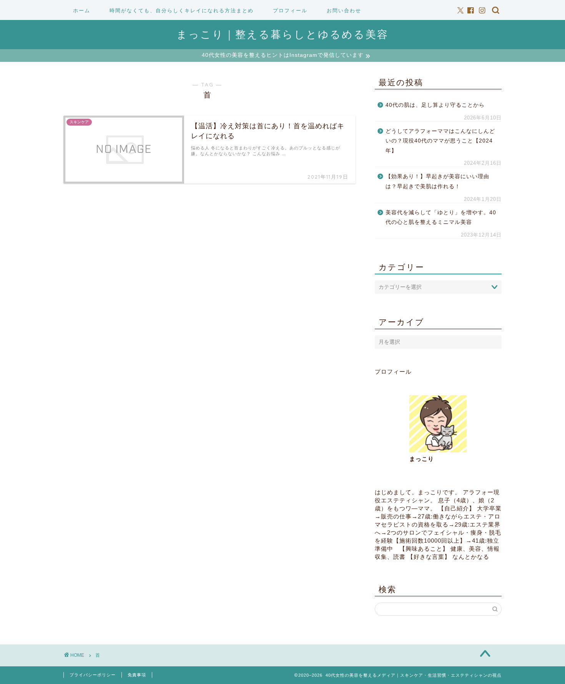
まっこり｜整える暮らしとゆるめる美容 (282, 34)
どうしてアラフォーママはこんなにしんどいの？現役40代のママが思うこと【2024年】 (440, 141)
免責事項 (137, 674)
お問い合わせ (344, 10)
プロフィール (290, 10)
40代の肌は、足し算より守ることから (435, 105)
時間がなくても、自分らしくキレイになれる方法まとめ (182, 10)
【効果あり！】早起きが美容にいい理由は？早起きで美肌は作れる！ (437, 181)
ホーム (81, 10)
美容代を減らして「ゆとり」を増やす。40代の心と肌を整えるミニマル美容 (441, 217)
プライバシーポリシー (93, 674)
